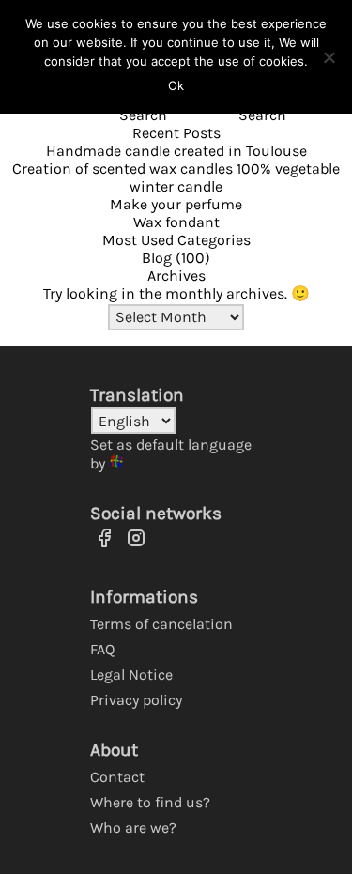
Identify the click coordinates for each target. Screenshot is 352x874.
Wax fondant (176, 222)
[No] (328, 57)
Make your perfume (176, 204)
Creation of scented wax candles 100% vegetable (176, 168)
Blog (157, 258)
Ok (176, 85)
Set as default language (171, 444)
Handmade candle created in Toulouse (176, 151)
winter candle (176, 186)
